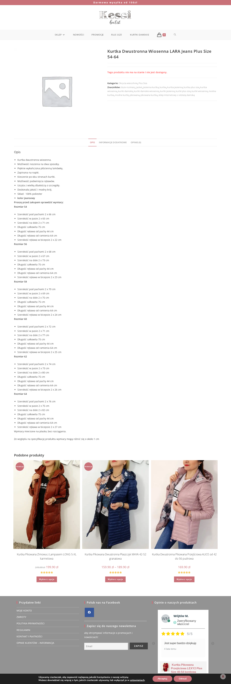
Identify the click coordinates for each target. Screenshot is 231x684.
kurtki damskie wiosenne (146, 91)
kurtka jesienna (175, 87)
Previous (153, 643)
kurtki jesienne (167, 91)
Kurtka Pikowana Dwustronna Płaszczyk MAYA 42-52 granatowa (115, 556)
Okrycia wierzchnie (128, 83)
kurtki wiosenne (200, 91)
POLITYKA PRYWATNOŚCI (30, 623)
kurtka (163, 87)
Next (212, 643)
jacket (139, 87)
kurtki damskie (125, 91)
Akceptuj (162, 678)
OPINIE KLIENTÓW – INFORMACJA (35, 642)
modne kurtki (122, 95)
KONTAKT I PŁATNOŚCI (29, 636)
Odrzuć (183, 678)
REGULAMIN (23, 630)
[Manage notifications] (223, 676)
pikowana (135, 95)
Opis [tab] (92, 142)
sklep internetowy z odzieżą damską (176, 95)
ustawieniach (137, 680)
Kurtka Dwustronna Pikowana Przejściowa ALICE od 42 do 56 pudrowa (184, 556)
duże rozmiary (128, 87)
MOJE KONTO (24, 610)
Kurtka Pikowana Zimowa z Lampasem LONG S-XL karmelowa (46, 556)
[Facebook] (89, 612)
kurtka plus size (191, 87)
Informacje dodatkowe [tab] (113, 142)
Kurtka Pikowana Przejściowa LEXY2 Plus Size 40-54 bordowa (186, 668)
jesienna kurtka (151, 87)
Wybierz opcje (46, 579)
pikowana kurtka (149, 95)
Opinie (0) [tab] (136, 142)
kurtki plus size (183, 91)
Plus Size (142, 83)
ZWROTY (21, 617)
